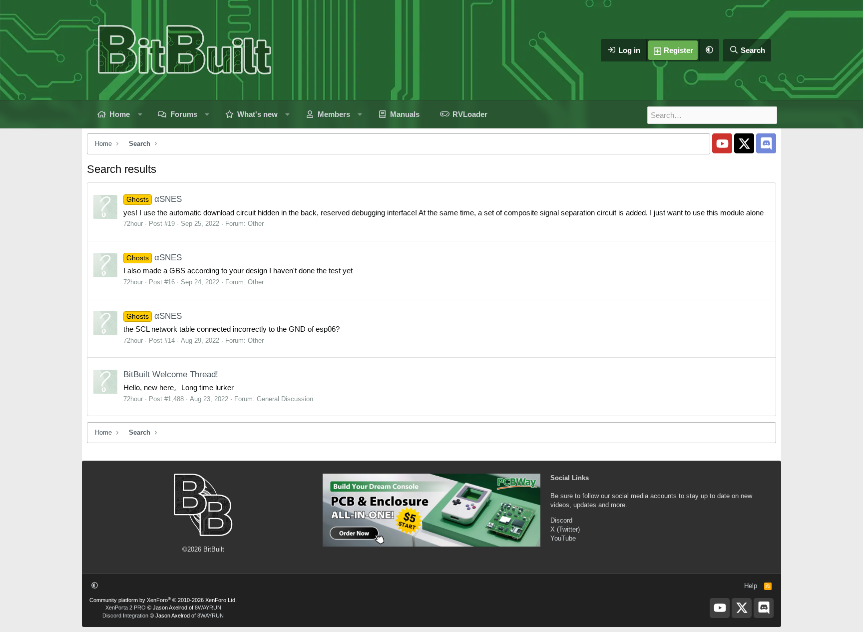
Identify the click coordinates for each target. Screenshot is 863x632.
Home (119, 114)
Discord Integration (125, 616)
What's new (257, 114)
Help (750, 586)
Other (256, 223)
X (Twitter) (565, 529)
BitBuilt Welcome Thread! (170, 374)
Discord (561, 520)
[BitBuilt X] (744, 143)
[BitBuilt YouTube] (722, 143)
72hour (133, 223)
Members (334, 114)
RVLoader (469, 114)
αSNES (154, 199)
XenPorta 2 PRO (125, 608)
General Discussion (285, 399)
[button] (709, 50)
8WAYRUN (208, 608)
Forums (183, 114)
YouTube (563, 538)
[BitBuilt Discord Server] (766, 143)
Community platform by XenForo (163, 600)
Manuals (405, 114)
